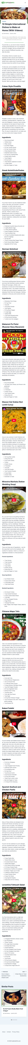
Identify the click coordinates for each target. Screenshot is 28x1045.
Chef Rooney (6, 33)
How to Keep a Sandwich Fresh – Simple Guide (6, 974)
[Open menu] (25, 3)
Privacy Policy (15, 1032)
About (3, 1032)
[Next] (24, 1004)
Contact (9, 1032)
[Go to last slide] (4, 1004)
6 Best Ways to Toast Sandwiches (20, 973)
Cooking (4, 21)
